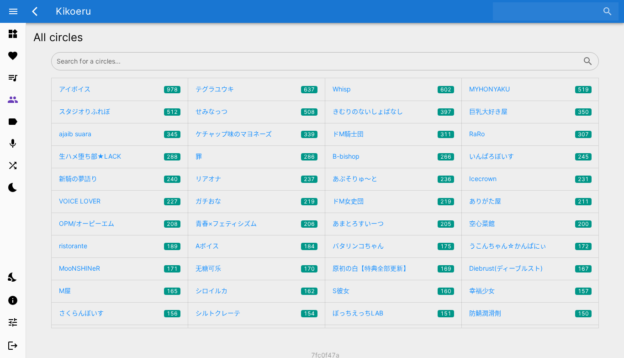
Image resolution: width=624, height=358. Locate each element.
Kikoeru (73, 11)
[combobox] (548, 11)
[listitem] (13, 34)
